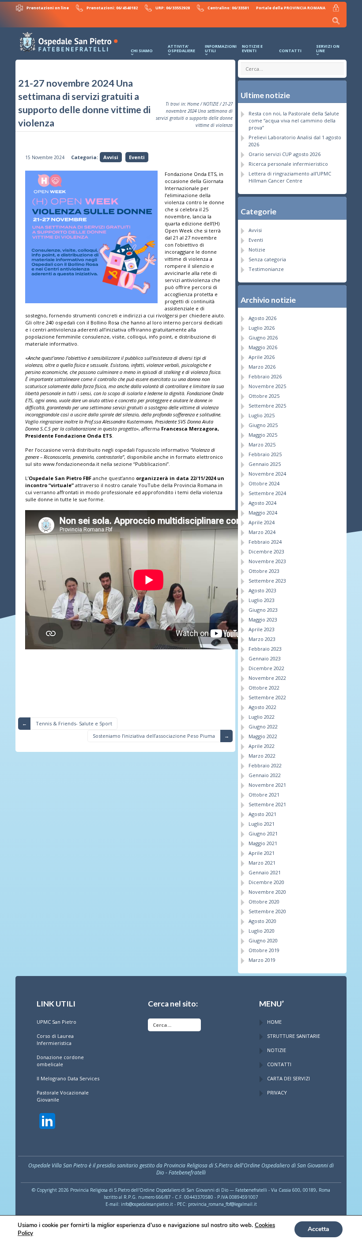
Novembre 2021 (267, 785)
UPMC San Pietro (56, 1021)
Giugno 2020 (263, 940)
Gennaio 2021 (265, 872)
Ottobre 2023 (264, 571)
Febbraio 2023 (265, 648)
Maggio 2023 (263, 619)
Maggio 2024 (263, 512)
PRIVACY (277, 1092)
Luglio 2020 (262, 930)
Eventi (137, 157)
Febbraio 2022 (265, 765)
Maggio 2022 (263, 736)
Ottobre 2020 (264, 901)
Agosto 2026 (262, 318)
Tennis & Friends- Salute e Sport (74, 723)
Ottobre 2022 (264, 687)
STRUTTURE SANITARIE (293, 1036)
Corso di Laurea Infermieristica (55, 1039)
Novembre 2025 (267, 386)
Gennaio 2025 (265, 464)
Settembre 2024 (267, 493)
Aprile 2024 (262, 522)
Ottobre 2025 (264, 396)
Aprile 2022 (262, 746)
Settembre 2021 (267, 804)
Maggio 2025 (263, 434)
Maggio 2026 (263, 347)
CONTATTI (279, 1064)
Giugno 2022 (263, 726)
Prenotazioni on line (47, 8)
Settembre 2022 (267, 697)
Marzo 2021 (262, 862)
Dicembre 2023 (266, 551)
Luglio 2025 (262, 415)
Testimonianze (266, 269)
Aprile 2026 (262, 357)
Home (193, 104)
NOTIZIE (211, 104)
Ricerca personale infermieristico (288, 163)
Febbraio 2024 (265, 541)
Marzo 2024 (262, 532)
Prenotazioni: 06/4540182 (112, 8)
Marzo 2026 (262, 366)
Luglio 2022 (262, 716)
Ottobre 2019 (264, 950)
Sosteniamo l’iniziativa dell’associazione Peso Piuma (154, 735)
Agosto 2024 (262, 502)
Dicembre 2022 (266, 668)
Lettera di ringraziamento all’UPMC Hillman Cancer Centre (290, 177)
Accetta (318, 1229)
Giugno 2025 (263, 425)
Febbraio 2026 (265, 376)
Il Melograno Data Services (68, 1078)
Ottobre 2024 (264, 483)
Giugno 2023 (263, 609)
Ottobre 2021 (264, 794)
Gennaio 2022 (265, 775)
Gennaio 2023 (265, 658)
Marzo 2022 (262, 755)
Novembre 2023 (267, 561)
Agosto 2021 (262, 814)
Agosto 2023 (262, 590)
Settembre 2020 (267, 911)
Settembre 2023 (267, 580)
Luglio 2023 (262, 600)
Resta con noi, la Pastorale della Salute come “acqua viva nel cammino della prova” (294, 120)
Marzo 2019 (262, 960)
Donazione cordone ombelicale (60, 1061)
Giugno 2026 (263, 337)
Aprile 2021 (262, 853)
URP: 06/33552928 (172, 8)
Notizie (257, 249)
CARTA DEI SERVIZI (288, 1078)
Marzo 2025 (262, 444)
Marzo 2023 (262, 639)
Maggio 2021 (263, 843)
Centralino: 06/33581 (228, 8)
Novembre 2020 (267, 891)
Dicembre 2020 (266, 882)
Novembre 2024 (267, 473)
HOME (274, 1021)
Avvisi (110, 157)
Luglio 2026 (262, 327)
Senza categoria (267, 259)
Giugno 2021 (263, 833)
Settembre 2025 (267, 405)
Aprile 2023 (262, 629)
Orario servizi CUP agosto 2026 (285, 154)
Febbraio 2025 (265, 454)
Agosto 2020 (262, 921)
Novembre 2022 (267, 678)
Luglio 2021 (262, 823)
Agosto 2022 (262, 707)
